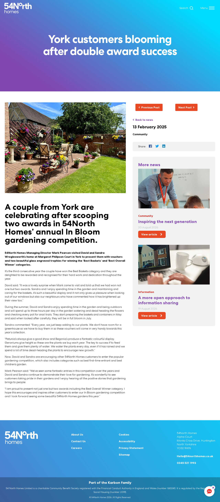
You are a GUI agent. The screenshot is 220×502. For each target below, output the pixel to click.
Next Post (185, 107)
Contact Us (78, 441)
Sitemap (124, 454)
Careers (76, 448)
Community (140, 134)
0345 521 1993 (186, 463)
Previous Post (150, 107)
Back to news (144, 119)
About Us (77, 434)
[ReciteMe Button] (213, 488)
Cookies (124, 434)
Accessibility (127, 441)
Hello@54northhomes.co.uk (195, 456)
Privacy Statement (131, 448)
